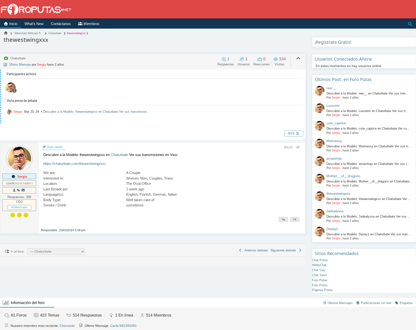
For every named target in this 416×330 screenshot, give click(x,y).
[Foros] (6, 33)
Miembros (91, 24)
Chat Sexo (319, 275)
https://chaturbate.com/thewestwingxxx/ (74, 164)
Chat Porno (320, 260)
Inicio (12, 24)
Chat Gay (318, 270)
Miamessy (334, 141)
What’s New (34, 24)
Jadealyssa (335, 211)
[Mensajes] (23, 190)
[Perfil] (14, 190)
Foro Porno (319, 285)
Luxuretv (333, 105)
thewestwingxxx (338, 193)
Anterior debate (255, 250)
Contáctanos (61, 24)
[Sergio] (11, 88)
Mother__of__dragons (343, 176)
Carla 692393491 (123, 326)
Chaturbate (119, 155)
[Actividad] (18, 190)
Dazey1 (332, 229)
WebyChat (319, 265)
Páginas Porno (322, 290)
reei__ (331, 88)
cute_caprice (336, 123)
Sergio (41, 64)
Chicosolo (67, 326)
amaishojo (334, 158)
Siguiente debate (284, 250)
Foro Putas (319, 280)
